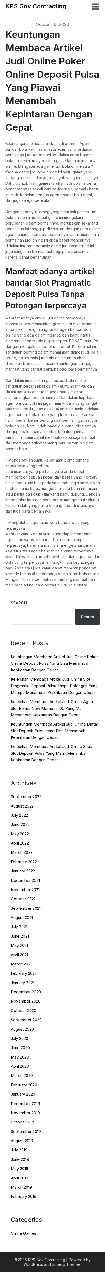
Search (19, 602)
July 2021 (19, 926)
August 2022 (22, 806)
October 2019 (23, 1122)
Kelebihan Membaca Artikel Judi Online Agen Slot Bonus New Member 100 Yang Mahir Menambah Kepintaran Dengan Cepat (52, 708)
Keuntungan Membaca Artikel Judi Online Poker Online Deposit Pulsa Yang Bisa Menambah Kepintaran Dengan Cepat (54, 663)
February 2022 (24, 861)
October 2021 (23, 898)
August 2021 (22, 917)
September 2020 (26, 1019)
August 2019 (22, 1140)
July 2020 (19, 1038)
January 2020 (23, 1094)
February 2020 (24, 1085)
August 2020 (22, 1029)
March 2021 (21, 964)
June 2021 (20, 936)
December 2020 (26, 991)
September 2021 (26, 908)
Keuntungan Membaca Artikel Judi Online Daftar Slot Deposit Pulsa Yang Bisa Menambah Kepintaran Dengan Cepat (54, 730)
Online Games (23, 1233)
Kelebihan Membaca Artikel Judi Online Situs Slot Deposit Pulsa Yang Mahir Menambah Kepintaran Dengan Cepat (51, 753)
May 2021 (19, 945)
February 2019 (23, 1196)
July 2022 (19, 815)
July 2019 (19, 1149)
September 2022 (26, 796)
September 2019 (26, 1131)
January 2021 (22, 982)
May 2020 (20, 1057)
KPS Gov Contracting (35, 6)
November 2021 (25, 889)
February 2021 (23, 973)
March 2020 (22, 1075)
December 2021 (25, 880)
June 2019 (20, 1159)
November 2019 (25, 1112)
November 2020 (26, 1001)
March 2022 (22, 852)
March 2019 (21, 1187)
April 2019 (19, 1178)
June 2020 (20, 1047)
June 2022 (20, 824)
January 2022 (23, 871)
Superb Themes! (67, 1264)
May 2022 (20, 833)
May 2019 (19, 1168)
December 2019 (25, 1103)
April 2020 (20, 1066)
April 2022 (20, 843)
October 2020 (23, 1010)
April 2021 (19, 954)
